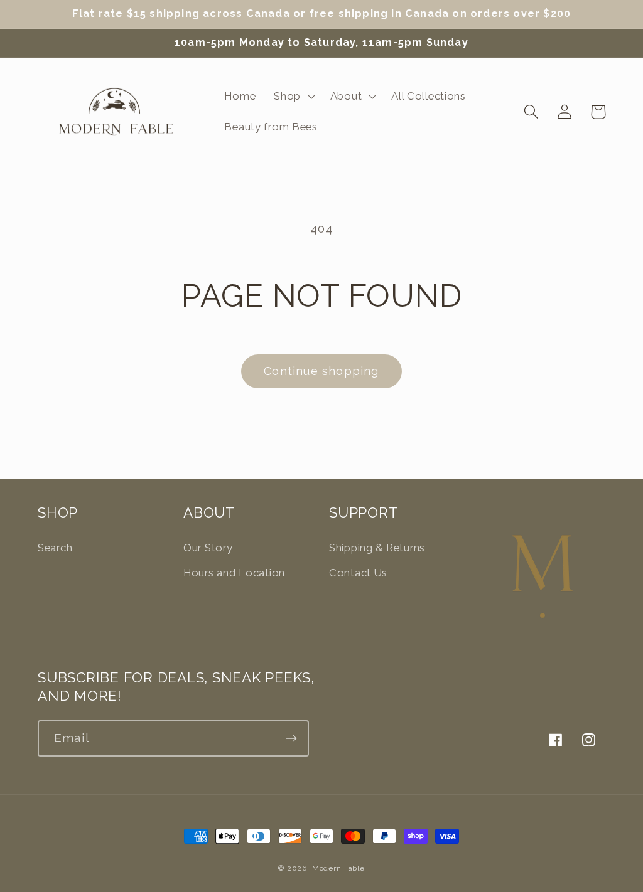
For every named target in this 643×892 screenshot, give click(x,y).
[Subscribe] (291, 738)
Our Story (207, 547)
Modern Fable (338, 868)
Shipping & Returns (377, 547)
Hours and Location (234, 572)
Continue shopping (321, 371)
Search (55, 547)
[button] (293, 96)
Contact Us (358, 572)
